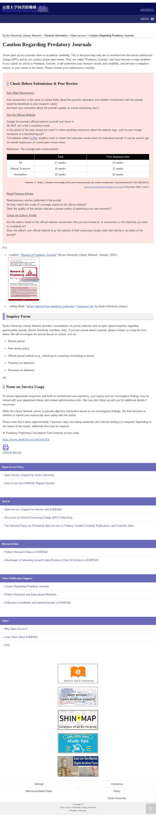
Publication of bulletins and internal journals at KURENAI (37, 602)
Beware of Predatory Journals (39, 254)
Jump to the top (12, 452)
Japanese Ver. (85, 306)
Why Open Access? (16, 628)
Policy (117, 791)
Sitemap (38, 784)
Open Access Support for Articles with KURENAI (33, 509)
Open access (78, 35)
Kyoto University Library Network (25, 9)
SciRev (33, 138)
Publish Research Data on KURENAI (26, 552)
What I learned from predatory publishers (51, 306)
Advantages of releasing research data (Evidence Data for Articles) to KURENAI (51, 560)
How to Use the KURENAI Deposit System (29, 483)
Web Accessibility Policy (39, 791)
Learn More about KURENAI (21, 637)
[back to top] (151, 809)
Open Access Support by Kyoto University (29, 475)
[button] (145, 19)
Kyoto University (117, 798)
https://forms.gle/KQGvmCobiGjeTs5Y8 (26, 439)
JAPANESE (147, 9)
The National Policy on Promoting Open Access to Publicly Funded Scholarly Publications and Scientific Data (68, 525)
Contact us (117, 784)
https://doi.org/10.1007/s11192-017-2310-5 (104, 187)
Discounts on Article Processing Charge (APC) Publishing (38, 517)
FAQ (7, 645)
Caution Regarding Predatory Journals (26, 586)
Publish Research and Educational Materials (30, 594)
